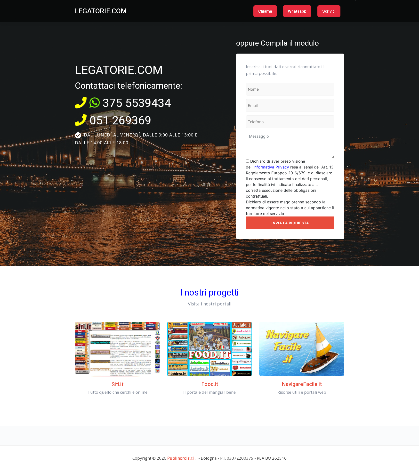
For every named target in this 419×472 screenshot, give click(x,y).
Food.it (209, 384)
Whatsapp (297, 11)
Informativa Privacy (271, 167)
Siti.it (117, 384)
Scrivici (329, 11)
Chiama (265, 11)
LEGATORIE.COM (101, 11)
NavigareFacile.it (302, 384)
